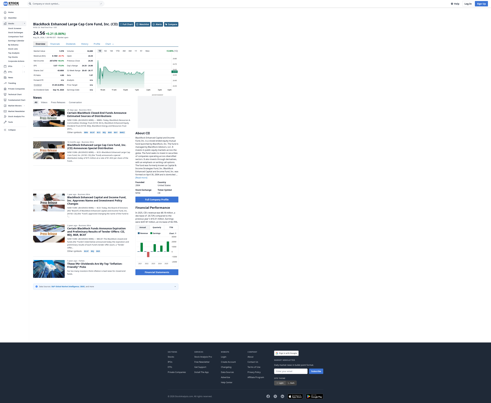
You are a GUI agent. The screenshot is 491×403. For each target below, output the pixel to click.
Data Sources (227, 372)
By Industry (13, 45)
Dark (292, 383)
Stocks (171, 356)
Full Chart (128, 24)
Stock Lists (13, 49)
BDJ (104, 132)
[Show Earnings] (155, 233)
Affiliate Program (256, 377)
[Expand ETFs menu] (24, 72)
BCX (98, 132)
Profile (97, 43)
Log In (468, 3)
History (84, 43)
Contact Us (253, 362)
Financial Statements (157, 272)
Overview (40, 43)
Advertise (225, 377)
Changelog (226, 367)
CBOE (82, 286)
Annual (143, 227)
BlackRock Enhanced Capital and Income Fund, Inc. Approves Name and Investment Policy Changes (96, 200)
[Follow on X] (275, 396)
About (250, 356)
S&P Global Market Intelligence (65, 286)
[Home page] (11, 3)
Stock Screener (14, 28)
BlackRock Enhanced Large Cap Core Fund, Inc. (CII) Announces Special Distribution (96, 146)
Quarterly (157, 227)
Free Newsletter (202, 362)
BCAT (92, 132)
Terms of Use (254, 367)
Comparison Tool (15, 36)
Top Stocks (13, 57)
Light (281, 383)
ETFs (170, 367)
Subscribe (316, 371)
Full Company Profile (157, 199)
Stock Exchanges (15, 32)
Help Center (226, 382)
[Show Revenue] (143, 233)
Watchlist (144, 24)
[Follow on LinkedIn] (282, 396)
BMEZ (122, 132)
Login (223, 356)
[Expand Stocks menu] (24, 23)
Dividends (71, 43)
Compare (172, 24)
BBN (86, 132)
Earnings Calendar (16, 40)
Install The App (201, 372)
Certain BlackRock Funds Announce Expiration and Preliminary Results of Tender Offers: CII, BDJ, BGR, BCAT (96, 232)
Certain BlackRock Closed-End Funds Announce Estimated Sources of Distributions (96, 114)
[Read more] (141, 177)
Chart (108, 43)
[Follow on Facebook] (268, 396)
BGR (110, 132)
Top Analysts (13, 53)
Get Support (200, 367)
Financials (55, 43)
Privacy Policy (254, 372)
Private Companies (177, 372)
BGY (116, 132)
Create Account (228, 362)
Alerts (159, 24)
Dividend (38, 85)
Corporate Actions (16, 61)
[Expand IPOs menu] (24, 66)
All (36, 102)
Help (456, 3)
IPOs (170, 362)
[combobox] (65, 3)
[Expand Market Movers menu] (24, 105)
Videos (44, 102)
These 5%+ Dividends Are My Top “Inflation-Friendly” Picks (94, 265)
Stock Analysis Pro (203, 356)
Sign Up (481, 3)
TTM (171, 227)
